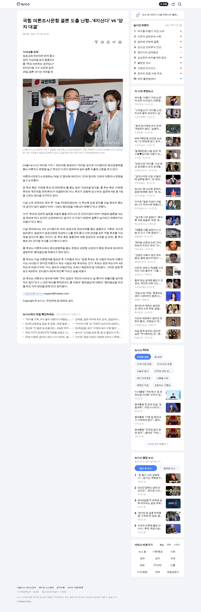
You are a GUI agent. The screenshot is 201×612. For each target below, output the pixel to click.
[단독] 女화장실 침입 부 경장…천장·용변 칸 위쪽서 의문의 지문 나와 (48, 323)
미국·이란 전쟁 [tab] (144, 363)
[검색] (180, 4)
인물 (173, 565)
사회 (173, 551)
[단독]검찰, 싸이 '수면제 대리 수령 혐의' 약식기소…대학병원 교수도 (98, 328)
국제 (173, 558)
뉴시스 (25, 4)
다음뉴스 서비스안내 (26, 587)
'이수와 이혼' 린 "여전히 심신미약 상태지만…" (98, 323)
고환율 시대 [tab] (162, 378)
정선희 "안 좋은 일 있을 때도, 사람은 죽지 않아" (48, 328)
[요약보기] (96, 42)
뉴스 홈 (142, 551)
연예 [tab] (169, 544)
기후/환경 (157, 551)
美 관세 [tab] (158, 356)
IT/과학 (157, 565)
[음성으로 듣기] (102, 42)
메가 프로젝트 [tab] (144, 378)
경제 (142, 558)
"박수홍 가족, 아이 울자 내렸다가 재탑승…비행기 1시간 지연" (48, 319)
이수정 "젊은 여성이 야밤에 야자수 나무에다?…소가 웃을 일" (98, 336)
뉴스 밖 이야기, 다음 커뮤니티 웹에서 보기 (163, 14)
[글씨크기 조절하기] (114, 42)
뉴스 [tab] (162, 544)
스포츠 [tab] (177, 544)
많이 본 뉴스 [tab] (146, 468)
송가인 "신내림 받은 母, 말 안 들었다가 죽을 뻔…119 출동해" (98, 332)
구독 (165, 4)
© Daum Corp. (24, 601)
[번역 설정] (108, 42)
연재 (157, 571)
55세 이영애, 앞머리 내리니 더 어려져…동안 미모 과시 (48, 336)
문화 (142, 565)
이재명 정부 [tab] (143, 356)
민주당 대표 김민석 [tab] (164, 370)
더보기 (156, 443)
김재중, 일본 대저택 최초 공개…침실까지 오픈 (98, 319)
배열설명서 (173, 571)
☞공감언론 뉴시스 (33, 293)
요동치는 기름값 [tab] (163, 385)
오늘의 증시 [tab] (143, 370)
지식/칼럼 (142, 571)
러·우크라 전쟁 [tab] (164, 363)
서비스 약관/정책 (75, 587)
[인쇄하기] (120, 42)
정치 (157, 558)
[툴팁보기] (180, 25)
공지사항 (61, 587)
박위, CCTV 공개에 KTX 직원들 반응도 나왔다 (48, 332)
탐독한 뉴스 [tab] (169, 468)
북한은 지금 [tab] (143, 385)
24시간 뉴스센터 (46, 587)
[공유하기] (173, 4)
